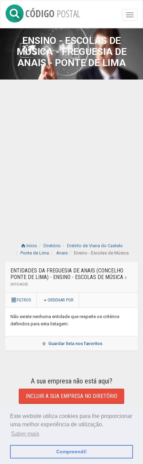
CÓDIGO (52, 12)
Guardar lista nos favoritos (74, 343)
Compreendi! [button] (71, 451)
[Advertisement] (71, 154)
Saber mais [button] (25, 434)
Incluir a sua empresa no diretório (71, 396)
